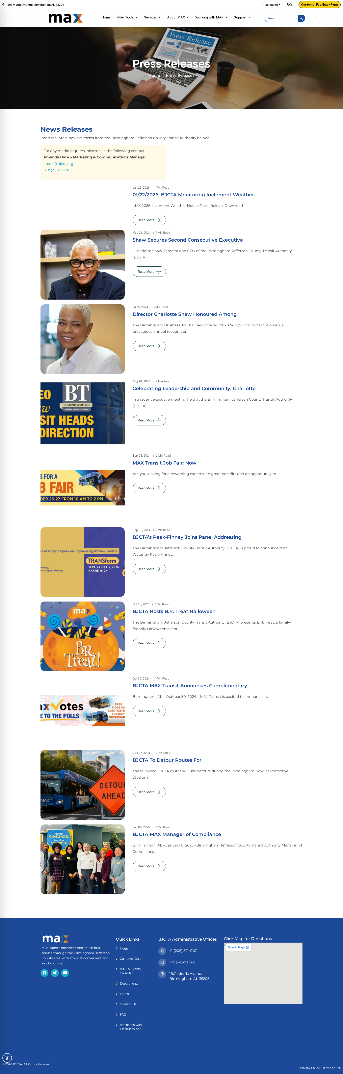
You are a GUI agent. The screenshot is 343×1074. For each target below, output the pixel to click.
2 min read (163, 381)
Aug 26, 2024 (141, 381)
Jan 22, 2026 (141, 187)
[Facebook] (44, 973)
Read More (146, 220)
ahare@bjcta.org (58, 164)
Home (106, 17)
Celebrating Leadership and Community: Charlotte (194, 388)
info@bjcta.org (182, 962)
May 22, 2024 (141, 232)
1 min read (162, 187)
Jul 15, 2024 (140, 307)
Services (150, 17)
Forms (124, 994)
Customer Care (131, 959)
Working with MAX (209, 17)
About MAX (176, 17)
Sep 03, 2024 (141, 455)
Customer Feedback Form (319, 4)
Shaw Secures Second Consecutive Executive (188, 240)
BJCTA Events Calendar (130, 971)
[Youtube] (65, 973)
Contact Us (128, 1004)
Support (240, 17)
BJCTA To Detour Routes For (167, 760)
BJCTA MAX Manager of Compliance (177, 834)
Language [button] (271, 4)
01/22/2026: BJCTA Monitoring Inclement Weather (193, 195)
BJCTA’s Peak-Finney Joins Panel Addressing (187, 537)
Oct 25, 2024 (141, 604)
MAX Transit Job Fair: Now (164, 463)
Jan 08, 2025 (141, 827)
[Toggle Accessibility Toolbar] (7, 1058)
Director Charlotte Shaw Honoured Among (185, 314)
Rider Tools (125, 17)
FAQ (289, 4)
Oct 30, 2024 (141, 678)
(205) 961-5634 (56, 170)
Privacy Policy (310, 1068)
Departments (129, 983)
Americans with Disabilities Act (131, 1027)
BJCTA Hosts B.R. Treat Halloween (174, 611)
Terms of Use (332, 1068)
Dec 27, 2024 (141, 752)
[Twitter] (55, 973)
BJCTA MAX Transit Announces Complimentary (190, 685)
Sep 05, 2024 (141, 530)
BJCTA (17, 1064)
